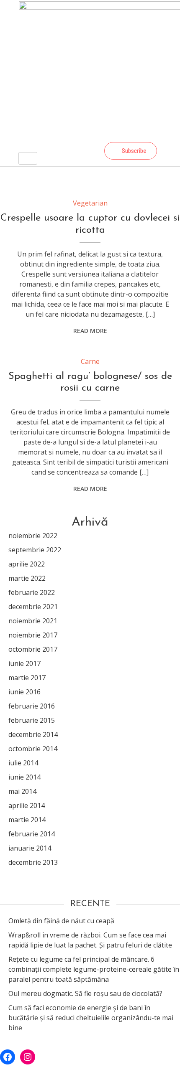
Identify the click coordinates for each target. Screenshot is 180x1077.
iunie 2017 (24, 663)
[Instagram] (91, 151)
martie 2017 (27, 677)
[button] (130, 151)
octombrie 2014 (32, 748)
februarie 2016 (31, 706)
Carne (90, 361)
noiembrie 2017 (32, 635)
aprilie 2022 (26, 564)
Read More (90, 331)
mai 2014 (22, 791)
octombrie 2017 (32, 649)
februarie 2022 (31, 592)
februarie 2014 (31, 833)
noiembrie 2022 (32, 535)
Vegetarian (90, 203)
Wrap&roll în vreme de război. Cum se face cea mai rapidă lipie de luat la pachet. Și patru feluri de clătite (90, 940)
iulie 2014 (23, 762)
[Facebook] (68, 151)
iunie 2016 (24, 691)
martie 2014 (27, 819)
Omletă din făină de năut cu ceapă (61, 920)
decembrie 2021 (33, 606)
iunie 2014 (24, 777)
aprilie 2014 (26, 805)
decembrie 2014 (33, 734)
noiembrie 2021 (32, 620)
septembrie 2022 (34, 549)
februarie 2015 (31, 720)
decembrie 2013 (33, 862)
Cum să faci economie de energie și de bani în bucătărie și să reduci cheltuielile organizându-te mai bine (90, 1017)
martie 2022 (27, 578)
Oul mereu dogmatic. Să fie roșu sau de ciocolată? (85, 993)
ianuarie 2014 (29, 848)
